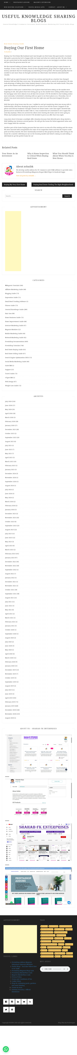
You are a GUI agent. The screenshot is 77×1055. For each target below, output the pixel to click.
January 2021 (9, 626)
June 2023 (8, 537)
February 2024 (10, 505)
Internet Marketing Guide (14, 325)
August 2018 (9, 718)
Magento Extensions (42, 2)
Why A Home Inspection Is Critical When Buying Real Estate (38, 155)
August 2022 (9, 574)
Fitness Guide (10, 305)
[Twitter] (7, 1009)
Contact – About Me (57, 7)
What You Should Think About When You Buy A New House (63, 155)
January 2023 (9, 557)
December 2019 (10, 670)
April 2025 (8, 457)
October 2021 (9, 590)
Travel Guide (9, 373)
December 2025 (10, 429)
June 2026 (8, 405)
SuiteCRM (8, 365)
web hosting (69, 929)
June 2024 (8, 493)
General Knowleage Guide (14, 309)
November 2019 (10, 674)
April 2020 (8, 654)
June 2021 (8, 606)
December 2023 (10, 513)
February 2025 (10, 465)
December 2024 (10, 473)
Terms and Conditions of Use (22, 979)
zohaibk (7, 52)
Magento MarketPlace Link (21, 975)
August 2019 (9, 686)
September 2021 (10, 594)
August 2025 (9, 441)
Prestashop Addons (21, 2)
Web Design (9, 381)
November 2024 (10, 477)
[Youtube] (13, 1009)
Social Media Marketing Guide (15, 361)
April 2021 (8, 614)
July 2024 (8, 489)
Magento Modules (11, 329)
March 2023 (9, 549)
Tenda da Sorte (17, 987)
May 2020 (8, 650)
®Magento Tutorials (12, 285)
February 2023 (10, 553)
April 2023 (8, 545)
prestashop (44, 950)
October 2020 (9, 630)
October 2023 (9, 521)
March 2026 (9, 417)
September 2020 (10, 634)
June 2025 (8, 449)
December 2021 (10, 582)
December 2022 (10, 562)
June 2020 (8, 646)
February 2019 (10, 702)
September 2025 (10, 437)
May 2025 (8, 453)
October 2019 (9, 678)
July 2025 (8, 445)
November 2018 (10, 714)
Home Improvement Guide (14, 321)
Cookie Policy (16, 981)
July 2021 (8, 602)
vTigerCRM (9, 377)
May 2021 (8, 610)
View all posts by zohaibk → (26, 175)
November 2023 (10, 517)
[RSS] (31, 1001)
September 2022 (10, 570)
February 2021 (10, 622)
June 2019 (8, 694)
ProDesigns (71, 1022)
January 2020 (9, 666)
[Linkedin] (19, 1001)
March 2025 (9, 461)
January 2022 (9, 578)
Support (8, 369)
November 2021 (10, 586)
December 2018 (10, 710)
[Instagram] (13, 1001)
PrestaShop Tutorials (12, 345)
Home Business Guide (12, 317)
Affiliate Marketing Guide (14, 289)
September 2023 (10, 525)
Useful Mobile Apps (37, 7)
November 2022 (10, 566)
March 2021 (9, 618)
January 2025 (9, 469)
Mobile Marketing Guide (13, 333)
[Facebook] (7, 1001)
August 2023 (9, 529)
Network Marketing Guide (14, 337)
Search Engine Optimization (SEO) (17, 357)
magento (65, 950)
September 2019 (10, 682)
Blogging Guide (10, 293)
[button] (6, 1049)
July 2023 (8, 533)
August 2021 (9, 598)
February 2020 (10, 662)
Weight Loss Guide (11, 385)
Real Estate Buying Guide (14, 44)
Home (6, 2)
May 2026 (8, 409)
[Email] (25, 1001)
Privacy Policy (17, 977)
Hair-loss (8, 313)
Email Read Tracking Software (15, 301)
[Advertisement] (13, 241)
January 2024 (9, 509)
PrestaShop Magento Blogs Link (23, 970)
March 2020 (9, 658)
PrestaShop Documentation (14, 341)
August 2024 (9, 485)
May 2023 (8, 541)
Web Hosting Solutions (14, 7)
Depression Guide (11, 297)
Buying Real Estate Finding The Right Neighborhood (53, 184)
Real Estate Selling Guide (14, 353)
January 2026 (9, 425)
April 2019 (8, 698)
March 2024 (9, 501)
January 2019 (9, 706)
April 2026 (8, 413)
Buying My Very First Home (14, 184)
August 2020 (9, 638)
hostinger (61, 944)
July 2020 (8, 642)
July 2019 (8, 690)
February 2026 (10, 421)
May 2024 (8, 497)
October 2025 (9, 433)
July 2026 (8, 401)
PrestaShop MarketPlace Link (22, 973)
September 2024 (10, 481)
